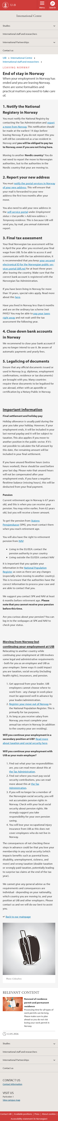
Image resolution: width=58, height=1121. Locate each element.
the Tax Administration (22, 771)
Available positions (23, 1114)
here (17, 297)
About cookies (49, 1114)
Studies (6, 25)
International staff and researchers (20, 33)
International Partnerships (16, 42)
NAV (21, 541)
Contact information (12, 1084)
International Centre (29, 16)
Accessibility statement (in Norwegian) (29, 1118)
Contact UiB (6, 1114)
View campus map (11, 1100)
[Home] (5, 5)
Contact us (8, 50)
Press (36, 1114)
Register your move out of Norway (29, 704)
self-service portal (17, 211)
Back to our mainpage (18, 916)
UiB (4, 57)
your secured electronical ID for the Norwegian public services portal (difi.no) (29, 264)
